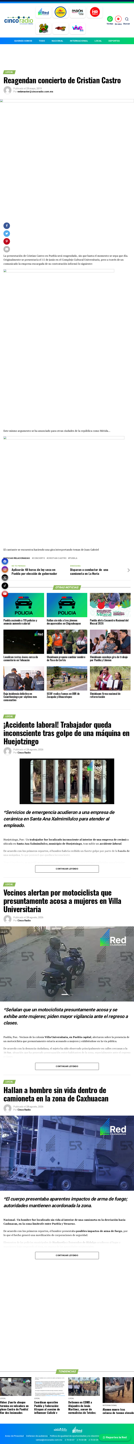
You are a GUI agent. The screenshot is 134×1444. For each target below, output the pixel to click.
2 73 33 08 (81, 1440)
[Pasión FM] (78, 12)
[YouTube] (5, 594)
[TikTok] (5, 585)
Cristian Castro (57, 558)
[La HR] (95, 12)
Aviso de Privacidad (14, 1436)
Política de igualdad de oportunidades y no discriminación (77, 1436)
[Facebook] (5, 561)
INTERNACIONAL (79, 41)
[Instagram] (5, 569)
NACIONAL (57, 41)
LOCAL (98, 41)
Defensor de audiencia (37, 1436)
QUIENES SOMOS (23, 41)
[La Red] (43, 12)
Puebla (73, 558)
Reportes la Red (116, 1437)
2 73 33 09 (93, 1440)
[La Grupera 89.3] (60, 12)
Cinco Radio (24, 752)
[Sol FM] (43, 28)
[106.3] (78, 28)
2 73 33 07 (69, 1440)
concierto (39, 558)
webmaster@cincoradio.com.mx (35, 91)
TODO (42, 41)
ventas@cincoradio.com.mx (49, 1440)
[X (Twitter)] (5, 577)
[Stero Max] (60, 28)
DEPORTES (114, 41)
